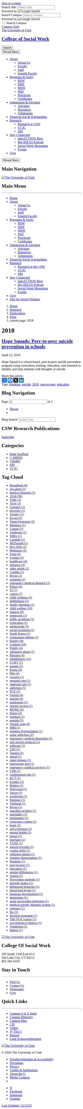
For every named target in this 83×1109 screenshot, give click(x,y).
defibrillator (19, 601)
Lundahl (17, 539)
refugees (17, 565)
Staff (21, 70)
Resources (24, 109)
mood (15, 756)
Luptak (16, 528)
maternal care (20, 684)
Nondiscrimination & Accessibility (31, 1059)
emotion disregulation (26, 858)
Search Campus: (12, 15)
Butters (16, 785)
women (17, 557)
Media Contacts (20, 1077)
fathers (16, 930)
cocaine (17, 677)
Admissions (25, 113)
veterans (17, 908)
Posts (13, 317)
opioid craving (21, 706)
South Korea (20, 633)
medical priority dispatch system (32, 905)
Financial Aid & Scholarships (28, 117)
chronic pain (20, 724)
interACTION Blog (30, 138)
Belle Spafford (19, 454)
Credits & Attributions (24, 1070)
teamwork (18, 615)
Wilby (16, 536)
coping (16, 876)
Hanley (16, 641)
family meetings (22, 604)
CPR (15, 771)
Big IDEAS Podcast (31, 142)
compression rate (22, 774)
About (14, 59)
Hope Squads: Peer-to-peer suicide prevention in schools (37, 343)
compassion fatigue (24, 637)
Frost (15, 554)
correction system (23, 821)
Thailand (17, 803)
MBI (15, 727)
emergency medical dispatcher (31, 738)
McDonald (19, 543)
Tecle (15, 503)
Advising (23, 106)
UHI (15, 749)
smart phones (20, 760)
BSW (21, 80)
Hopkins (14, 384)
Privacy (14, 1066)
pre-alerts (18, 489)
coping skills (20, 850)
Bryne (16, 575)
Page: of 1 (27, 401)
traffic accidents (22, 619)
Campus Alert (10, 26)
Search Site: (9, 7)
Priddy (16, 648)
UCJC (22, 127)
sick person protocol (25, 742)
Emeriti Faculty (27, 73)
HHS (21, 84)
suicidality (18, 814)
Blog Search (9, 419)
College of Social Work (25, 38)
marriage (17, 839)
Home (14, 198)
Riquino (17, 655)
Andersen (18, 532)
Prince (16, 586)
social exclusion (22, 630)
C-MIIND (16, 457)
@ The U (16, 1031)
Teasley (17, 514)
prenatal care (20, 680)
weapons (17, 579)
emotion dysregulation (26, 731)
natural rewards (22, 847)
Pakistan (17, 800)
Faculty (22, 66)
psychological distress (26, 923)
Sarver (16, 792)
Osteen (16, 695)
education (63, 384)
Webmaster (17, 989)
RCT (15, 778)
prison (16, 836)
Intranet (14, 1035)
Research (15, 120)
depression (19, 897)
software (17, 745)
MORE (17, 709)
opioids (16, 720)
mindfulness (20, 659)
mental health (20, 832)
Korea (16, 670)
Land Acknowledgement (25, 1039)
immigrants (19, 818)
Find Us (15, 982)
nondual (17, 717)
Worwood (18, 789)
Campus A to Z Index (23, 1013)
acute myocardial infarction (29, 901)
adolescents (19, 626)
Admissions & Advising (25, 102)
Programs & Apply (22, 77)
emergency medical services (30, 767)
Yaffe (15, 500)
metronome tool (22, 764)
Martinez (17, 525)
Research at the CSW (31, 266)
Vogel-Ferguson (22, 521)
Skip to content (11, 3)
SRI (20, 131)
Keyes (16, 518)
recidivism (18, 796)
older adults (19, 568)
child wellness (21, 597)
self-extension (21, 829)
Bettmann (18, 550)
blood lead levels (22, 890)
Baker (16, 713)
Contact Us (17, 985)
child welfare (21, 608)
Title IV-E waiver (23, 919)
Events (22, 149)
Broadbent (18, 485)
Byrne (16, 807)
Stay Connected (20, 135)
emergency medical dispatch (30, 583)
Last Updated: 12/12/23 (17, 1105)
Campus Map (18, 1020)
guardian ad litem (23, 811)
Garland (18, 644)
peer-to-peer (47, 384)
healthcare (18, 561)
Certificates (25, 98)
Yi (13, 590)
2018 (35, 384)
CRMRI (15, 461)
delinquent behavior (24, 886)
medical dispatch (22, 492)
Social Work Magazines (33, 145)
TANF (16, 843)
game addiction (21, 735)
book (15, 825)
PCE (15, 691)
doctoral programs (23, 915)
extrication (18, 623)
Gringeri (17, 507)
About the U (18, 1073)
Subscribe (8, 437)
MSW (21, 88)
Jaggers (17, 612)
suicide (26, 384)
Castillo (17, 572)
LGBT (16, 662)
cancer (16, 594)
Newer (14, 409)
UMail (14, 1028)
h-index (17, 782)
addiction (18, 688)
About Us (24, 62)
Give (13, 153)
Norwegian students (24, 879)
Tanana (16, 753)
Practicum (24, 95)
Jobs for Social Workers (25, 299)
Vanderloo (18, 926)
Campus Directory (21, 1017)
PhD (21, 91)
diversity (17, 510)
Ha (14, 912)
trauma (16, 666)
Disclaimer (16, 1063)
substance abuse (22, 651)
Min (14, 673)
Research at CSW (29, 124)
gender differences (23, 872)
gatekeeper (19, 702)
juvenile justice (21, 883)
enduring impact (22, 854)
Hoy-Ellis (18, 547)
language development (26, 894)
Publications (17, 313)
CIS (12, 1024)
